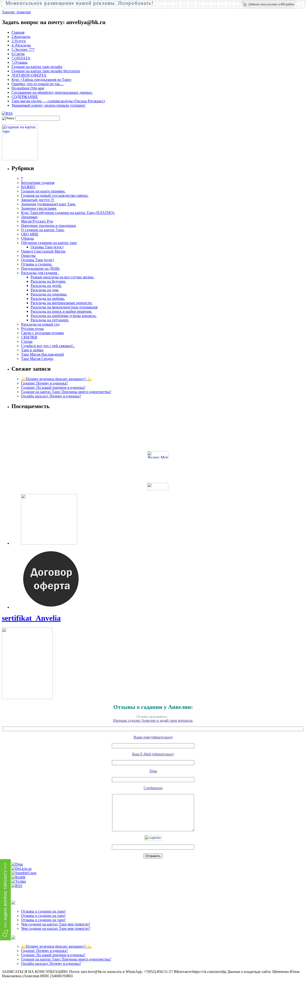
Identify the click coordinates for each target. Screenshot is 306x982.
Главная (17, 32)
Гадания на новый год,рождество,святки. (54, 195)
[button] (5, 899)
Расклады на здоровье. (49, 294)
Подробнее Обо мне (27, 88)
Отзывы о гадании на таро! (43, 911)
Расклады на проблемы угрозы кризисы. (64, 316)
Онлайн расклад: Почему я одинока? (51, 396)
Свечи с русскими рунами (42, 333)
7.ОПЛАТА (20, 58)
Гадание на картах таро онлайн (36, 67)
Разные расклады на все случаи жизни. (62, 277)
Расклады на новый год (40, 324)
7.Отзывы (19, 62)
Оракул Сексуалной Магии (43, 251)
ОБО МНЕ (29, 234)
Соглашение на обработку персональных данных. (52, 92)
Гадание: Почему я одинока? (44, 383)
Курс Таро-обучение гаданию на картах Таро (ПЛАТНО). (68, 213)
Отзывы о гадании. (36, 264)
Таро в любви (32, 350)
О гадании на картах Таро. (43, 230)
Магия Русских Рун (37, 221)
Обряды (27, 238)
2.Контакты (20, 37)
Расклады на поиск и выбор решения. (61, 311)
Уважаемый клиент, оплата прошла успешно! (48, 105)
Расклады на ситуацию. (50, 320)
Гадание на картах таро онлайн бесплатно (45, 71)
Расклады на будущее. (48, 281)
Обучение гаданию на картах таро (49, 243)
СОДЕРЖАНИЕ (24, 97)
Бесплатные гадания (37, 183)
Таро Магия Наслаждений (42, 354)
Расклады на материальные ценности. (62, 303)
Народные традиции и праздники (48, 225)
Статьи (27, 341)
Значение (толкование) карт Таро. (48, 204)
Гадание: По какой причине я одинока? (53, 387)
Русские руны (32, 329)
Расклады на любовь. (48, 298)
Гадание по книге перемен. (43, 191)
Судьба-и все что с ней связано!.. (48, 346)
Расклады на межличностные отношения (64, 307)
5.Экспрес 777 (23, 49)
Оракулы (28, 256)
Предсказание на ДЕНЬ (40, 268)
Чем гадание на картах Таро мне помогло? (55, 924)
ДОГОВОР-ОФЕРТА (28, 75)
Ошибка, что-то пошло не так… (37, 84)
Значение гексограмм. (39, 208)
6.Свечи (18, 54)
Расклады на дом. (45, 290)
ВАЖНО (28, 187)
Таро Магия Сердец (37, 359)
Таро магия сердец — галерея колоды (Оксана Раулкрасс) (58, 101)
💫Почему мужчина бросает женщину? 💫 (56, 379)
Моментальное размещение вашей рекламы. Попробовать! (79, 3)
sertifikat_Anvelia (31, 618)
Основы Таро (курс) (47, 247)
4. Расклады (21, 45)
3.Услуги (18, 41)
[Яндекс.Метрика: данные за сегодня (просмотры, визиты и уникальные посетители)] (157, 454)
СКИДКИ (29, 337)
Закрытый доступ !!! (37, 200)
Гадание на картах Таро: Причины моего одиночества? (66, 392)
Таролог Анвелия (16, 12)
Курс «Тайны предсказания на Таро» (41, 80)
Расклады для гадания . (40, 273)
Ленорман (29, 217)
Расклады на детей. (46, 286)
